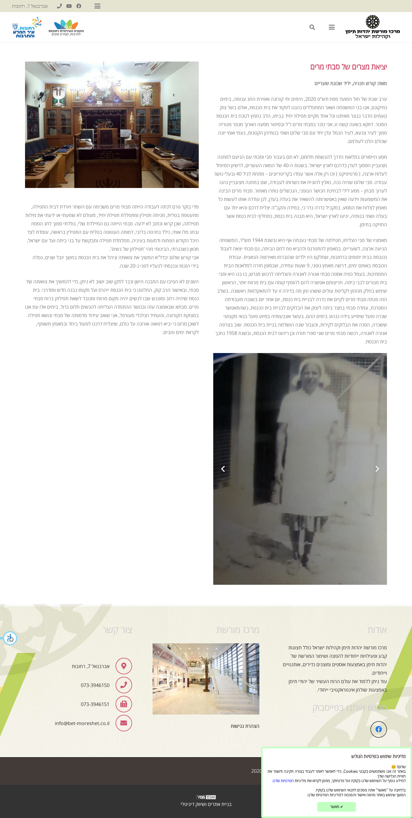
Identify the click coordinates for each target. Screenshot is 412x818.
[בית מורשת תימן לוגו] (372, 27)
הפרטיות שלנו (283, 780)
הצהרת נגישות (245, 726)
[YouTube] (69, 6)
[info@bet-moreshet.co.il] (120, 723)
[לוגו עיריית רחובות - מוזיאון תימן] (26, 27)
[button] (9, 638)
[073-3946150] (59, 6)
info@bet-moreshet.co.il (82, 723)
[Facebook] (79, 6)
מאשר (336, 806)
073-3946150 (95, 685)
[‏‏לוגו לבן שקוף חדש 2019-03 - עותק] (206, 798)
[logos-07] (66, 27)
